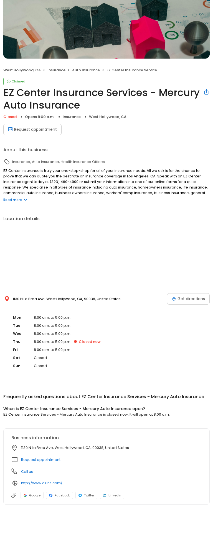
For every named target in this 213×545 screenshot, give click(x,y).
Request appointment (35, 129)
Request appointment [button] (40, 459)
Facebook (62, 495)
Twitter (89, 495)
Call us (27, 471)
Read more (12, 199)
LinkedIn (114, 495)
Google (34, 495)
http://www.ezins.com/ (41, 483)
